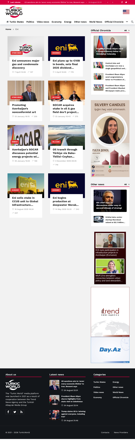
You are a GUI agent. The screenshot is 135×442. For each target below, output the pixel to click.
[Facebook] (122, 2)
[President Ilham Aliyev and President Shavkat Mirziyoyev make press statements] (98, 87)
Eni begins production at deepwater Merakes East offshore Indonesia (66, 205)
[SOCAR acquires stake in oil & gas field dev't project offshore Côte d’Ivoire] (66, 93)
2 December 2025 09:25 (65, 161)
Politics (96, 387)
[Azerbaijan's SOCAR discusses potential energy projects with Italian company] (26, 137)
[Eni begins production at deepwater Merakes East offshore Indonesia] (66, 185)
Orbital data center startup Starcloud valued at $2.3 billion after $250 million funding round (114, 222)
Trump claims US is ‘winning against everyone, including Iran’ (73, 414)
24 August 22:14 (71, 405)
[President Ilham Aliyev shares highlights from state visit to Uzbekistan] (54, 400)
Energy (15, 142)
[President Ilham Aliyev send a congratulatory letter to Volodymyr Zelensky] (110, 47)
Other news (16, 53)
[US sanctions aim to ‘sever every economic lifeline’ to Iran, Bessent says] (54, 385)
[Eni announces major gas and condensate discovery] (26, 48)
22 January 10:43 (63, 116)
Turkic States (99, 382)
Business (56, 53)
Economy (15, 190)
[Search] (132, 22)
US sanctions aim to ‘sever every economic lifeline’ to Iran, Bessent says (54, 2)
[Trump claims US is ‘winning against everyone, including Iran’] (54, 415)
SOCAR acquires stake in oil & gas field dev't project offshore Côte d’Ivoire (64, 112)
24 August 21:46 (71, 420)
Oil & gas (55, 97)
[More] (127, 21)
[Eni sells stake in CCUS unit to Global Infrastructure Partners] (26, 185)
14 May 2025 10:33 (63, 209)
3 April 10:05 (60, 72)
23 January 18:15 (22, 116)
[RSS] (21, 411)
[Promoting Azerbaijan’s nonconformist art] (26, 93)
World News (118, 392)
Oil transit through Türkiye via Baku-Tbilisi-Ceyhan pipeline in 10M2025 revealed (66, 156)
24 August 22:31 (71, 390)
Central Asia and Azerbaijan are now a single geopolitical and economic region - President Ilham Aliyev (115, 68)
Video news (98, 392)
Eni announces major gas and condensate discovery (25, 64)
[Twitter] (126, 2)
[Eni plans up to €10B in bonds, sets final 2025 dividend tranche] (66, 48)
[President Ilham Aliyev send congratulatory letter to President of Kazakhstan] (98, 76)
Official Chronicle (120, 397)
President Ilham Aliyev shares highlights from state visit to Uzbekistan (72, 398)
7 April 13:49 (20, 72)
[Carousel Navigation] (110, 2)
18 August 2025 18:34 (24, 209)
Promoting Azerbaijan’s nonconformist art (24, 108)
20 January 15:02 (22, 161)
